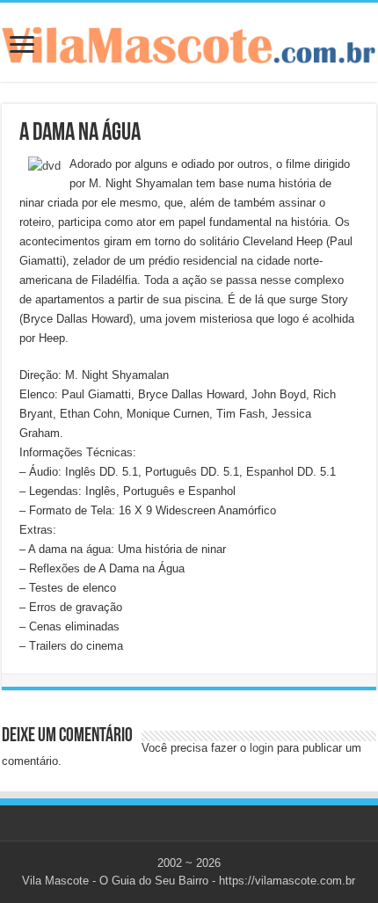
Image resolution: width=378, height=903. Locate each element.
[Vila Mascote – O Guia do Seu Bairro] (189, 41)
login (261, 747)
